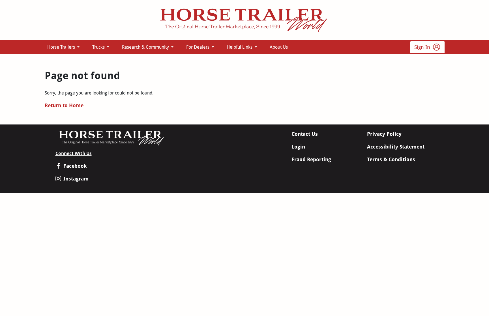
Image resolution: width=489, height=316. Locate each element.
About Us (279, 47)
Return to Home (64, 105)
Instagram (76, 179)
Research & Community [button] (146, 47)
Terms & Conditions (391, 159)
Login (298, 147)
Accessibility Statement (395, 147)
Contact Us (304, 134)
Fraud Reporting (311, 159)
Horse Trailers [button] (61, 47)
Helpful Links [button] (240, 47)
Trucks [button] (99, 47)
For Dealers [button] (198, 47)
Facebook (75, 166)
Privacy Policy (384, 134)
